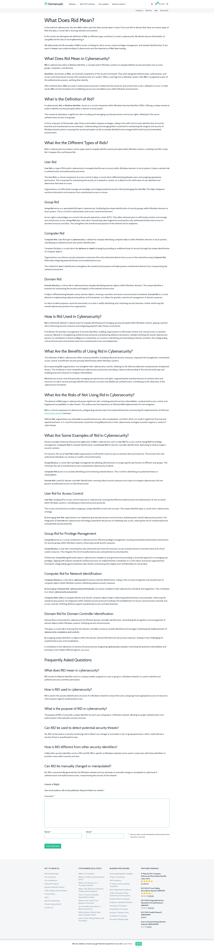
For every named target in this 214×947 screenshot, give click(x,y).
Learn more (127, 944)
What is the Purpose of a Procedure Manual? (87, 884)
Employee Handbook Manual (121, 902)
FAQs (46, 897)
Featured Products (51, 884)
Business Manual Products (54, 887)
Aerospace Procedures (118, 906)
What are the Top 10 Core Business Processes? (88, 901)
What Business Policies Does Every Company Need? (89, 913)
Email (89, 832)
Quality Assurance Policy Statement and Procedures (120, 894)
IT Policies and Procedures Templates (120, 885)
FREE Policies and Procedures (55, 891)
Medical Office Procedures (120, 899)
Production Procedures (118, 916)
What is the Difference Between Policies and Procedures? (91, 890)
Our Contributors (50, 880)
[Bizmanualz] (53, 4)
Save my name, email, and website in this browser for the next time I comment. (149, 835)
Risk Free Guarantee (52, 901)
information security (53, 413)
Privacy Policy (49, 894)
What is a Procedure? (86, 874)
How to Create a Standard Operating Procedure (88, 896)
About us (149, 10)
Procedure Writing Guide (119, 919)
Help (156, 10)
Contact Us (48, 907)
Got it (138, 944)
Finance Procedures (117, 877)
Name (47, 832)
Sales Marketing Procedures (120, 890)
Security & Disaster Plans (119, 912)
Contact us (139, 10)
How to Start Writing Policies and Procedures (91, 919)
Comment (49, 796)
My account (164, 10)
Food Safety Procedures (119, 909)
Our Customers (50, 877)
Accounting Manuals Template (121, 874)
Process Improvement (52, 904)
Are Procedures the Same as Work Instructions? (89, 907)
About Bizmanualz (51, 874)
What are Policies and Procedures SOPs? (91, 878)
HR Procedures (115, 880)
